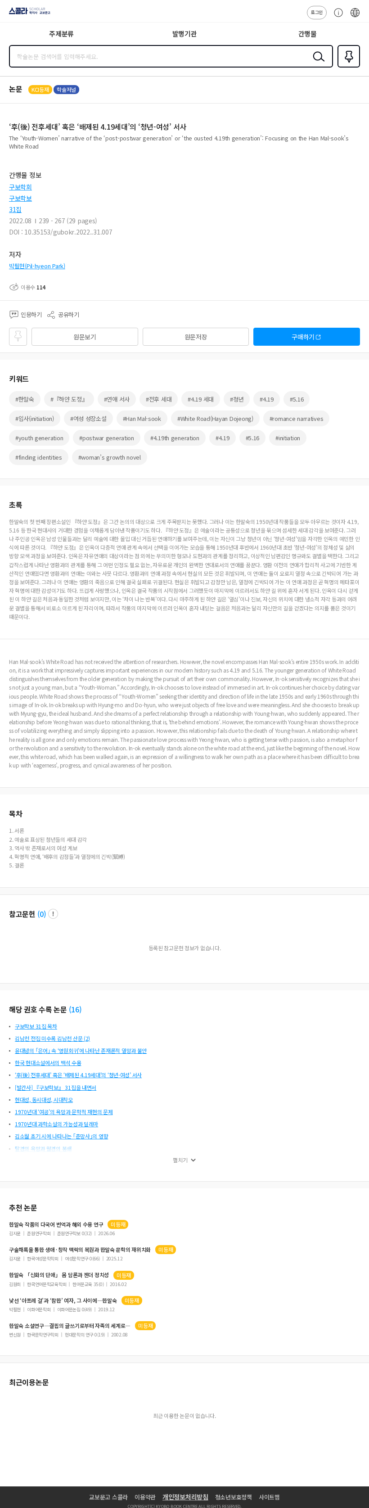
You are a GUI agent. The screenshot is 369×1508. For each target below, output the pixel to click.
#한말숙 (24, 399)
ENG (355, 17)
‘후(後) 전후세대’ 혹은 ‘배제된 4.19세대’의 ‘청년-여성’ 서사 (78, 1075)
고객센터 (336, 17)
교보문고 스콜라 (108, 1497)
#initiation (287, 437)
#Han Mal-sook (142, 418)
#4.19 (267, 399)
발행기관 (184, 33)
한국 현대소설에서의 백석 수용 (48, 1062)
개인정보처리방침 (185, 1496)
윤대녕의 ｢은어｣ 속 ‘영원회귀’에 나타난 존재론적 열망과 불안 (81, 1050)
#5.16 (297, 399)
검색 (317, 63)
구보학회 (20, 186)
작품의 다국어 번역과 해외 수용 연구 (56, 1224)
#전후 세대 (158, 399)
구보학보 (20, 198)
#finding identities (38, 457)
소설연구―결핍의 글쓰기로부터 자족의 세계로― (69, 1325)
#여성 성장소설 (88, 418)
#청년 (236, 399)
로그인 (317, 12)
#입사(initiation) (34, 418)
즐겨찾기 (347, 67)
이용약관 (145, 1497)
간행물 (307, 33)
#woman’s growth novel (109, 457)
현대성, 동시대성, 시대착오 (44, 1099)
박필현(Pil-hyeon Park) (37, 266)
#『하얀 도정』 (69, 399)
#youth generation (39, 437)
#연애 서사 (117, 399)
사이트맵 (269, 1497)
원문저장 (195, 336)
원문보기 (84, 336)
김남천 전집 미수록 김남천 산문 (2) (52, 1038)
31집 (15, 209)
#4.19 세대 (201, 399)
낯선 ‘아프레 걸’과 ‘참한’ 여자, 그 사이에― (63, 1300)
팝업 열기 (53, 914)
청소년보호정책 (233, 1497)
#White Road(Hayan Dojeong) (215, 418)
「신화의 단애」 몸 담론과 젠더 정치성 (59, 1274)
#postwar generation (106, 437)
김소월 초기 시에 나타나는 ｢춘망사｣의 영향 (61, 1136)
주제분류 (61, 33)
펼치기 (180, 1160)
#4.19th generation (174, 437)
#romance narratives (297, 418)
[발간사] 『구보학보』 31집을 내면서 (55, 1087)
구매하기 (303, 336)
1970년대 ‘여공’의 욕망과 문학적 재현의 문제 (63, 1111)
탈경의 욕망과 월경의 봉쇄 (43, 1148)
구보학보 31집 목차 (36, 1026)
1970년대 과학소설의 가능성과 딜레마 (56, 1124)
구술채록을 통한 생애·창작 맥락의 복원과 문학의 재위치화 (80, 1249)
